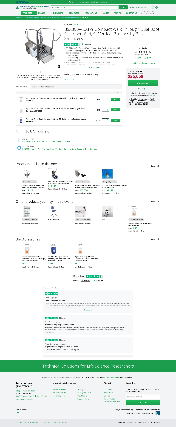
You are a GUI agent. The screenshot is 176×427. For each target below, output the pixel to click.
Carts (103, 219)
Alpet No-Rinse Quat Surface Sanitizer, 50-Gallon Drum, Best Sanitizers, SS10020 (59, 259)
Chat (149, 58)
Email (139, 58)
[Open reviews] (82, 44)
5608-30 (77, 24)
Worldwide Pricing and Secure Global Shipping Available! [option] (88, 2)
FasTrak (152, 95)
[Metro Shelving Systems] (27, 211)
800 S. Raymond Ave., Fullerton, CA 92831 (32, 396)
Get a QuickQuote (84, 392)
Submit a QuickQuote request (143, 63)
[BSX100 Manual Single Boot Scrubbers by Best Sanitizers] (107, 173)
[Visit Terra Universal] (22, 2)
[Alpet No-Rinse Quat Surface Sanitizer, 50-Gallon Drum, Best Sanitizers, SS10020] (53, 249)
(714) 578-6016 (149, 13)
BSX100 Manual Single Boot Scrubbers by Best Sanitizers (115, 186)
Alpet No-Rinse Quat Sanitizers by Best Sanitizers (140, 224)
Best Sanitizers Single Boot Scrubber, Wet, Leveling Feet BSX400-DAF (61, 182)
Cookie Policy (45, 422)
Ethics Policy (56, 422)
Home (18, 18)
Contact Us (131, 13)
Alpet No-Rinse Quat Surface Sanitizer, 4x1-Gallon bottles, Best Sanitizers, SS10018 (86, 259)
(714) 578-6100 (143, 51)
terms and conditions (111, 377)
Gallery (106, 13)
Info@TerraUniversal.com (26, 391)
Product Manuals (59, 389)
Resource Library (59, 392)
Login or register (137, 7)
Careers (107, 396)
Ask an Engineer (59, 396)
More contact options (24, 399)
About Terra (108, 392)
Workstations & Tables (83, 223)
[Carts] (107, 211)
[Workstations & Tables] (80, 211)
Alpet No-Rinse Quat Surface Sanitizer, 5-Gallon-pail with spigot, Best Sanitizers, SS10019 (34, 259)
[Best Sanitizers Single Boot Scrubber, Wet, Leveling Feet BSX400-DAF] (53, 173)
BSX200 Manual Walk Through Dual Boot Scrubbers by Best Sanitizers (33, 186)
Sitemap (64, 422)
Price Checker (82, 396)
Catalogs (80, 389)
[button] (60, 67)
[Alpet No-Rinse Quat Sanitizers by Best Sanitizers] (133, 211)
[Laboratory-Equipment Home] (32, 7)
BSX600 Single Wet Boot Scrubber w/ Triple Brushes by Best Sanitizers (87, 186)
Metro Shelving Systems (30, 223)
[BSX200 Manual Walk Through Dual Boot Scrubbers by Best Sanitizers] (27, 173)
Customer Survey (83, 399)
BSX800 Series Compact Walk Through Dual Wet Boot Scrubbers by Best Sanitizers (51, 18)
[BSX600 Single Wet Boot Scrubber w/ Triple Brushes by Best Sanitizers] (80, 173)
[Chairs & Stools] (53, 211)
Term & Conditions (22, 422)
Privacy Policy (34, 422)
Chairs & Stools (53, 219)
